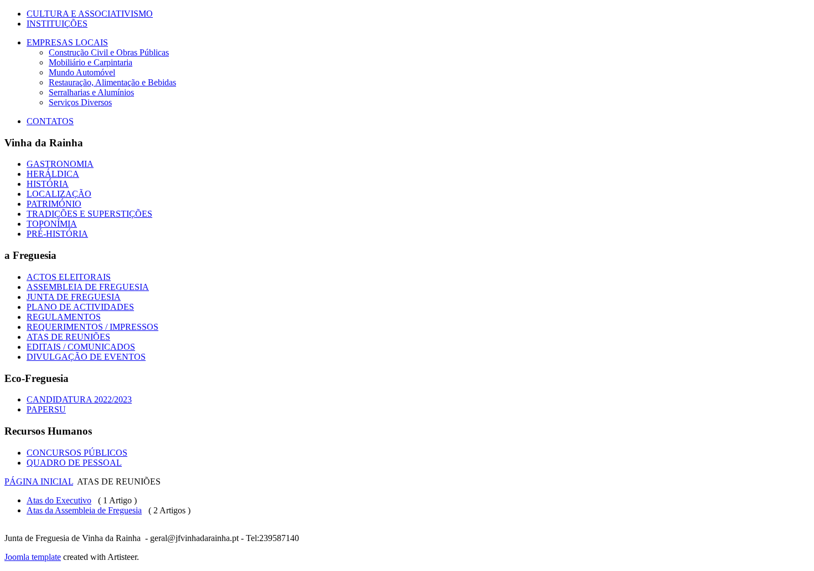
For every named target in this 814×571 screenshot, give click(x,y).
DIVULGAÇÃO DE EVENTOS (86, 356)
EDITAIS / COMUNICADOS (81, 346)
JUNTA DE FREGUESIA (74, 297)
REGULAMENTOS (64, 317)
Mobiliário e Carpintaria (90, 62)
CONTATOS (50, 121)
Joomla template (32, 557)
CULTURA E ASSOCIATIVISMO (90, 13)
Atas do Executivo (59, 500)
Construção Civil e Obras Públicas (109, 52)
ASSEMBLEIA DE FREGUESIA (88, 287)
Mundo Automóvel (82, 72)
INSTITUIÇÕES (57, 23)
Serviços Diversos (80, 102)
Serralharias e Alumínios (91, 92)
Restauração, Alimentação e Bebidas (112, 82)
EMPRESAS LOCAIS (67, 42)
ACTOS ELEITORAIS (69, 277)
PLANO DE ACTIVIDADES (80, 307)
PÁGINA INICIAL (38, 481)
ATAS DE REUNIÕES (68, 336)
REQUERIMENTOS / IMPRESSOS (92, 327)
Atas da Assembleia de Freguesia (84, 510)
